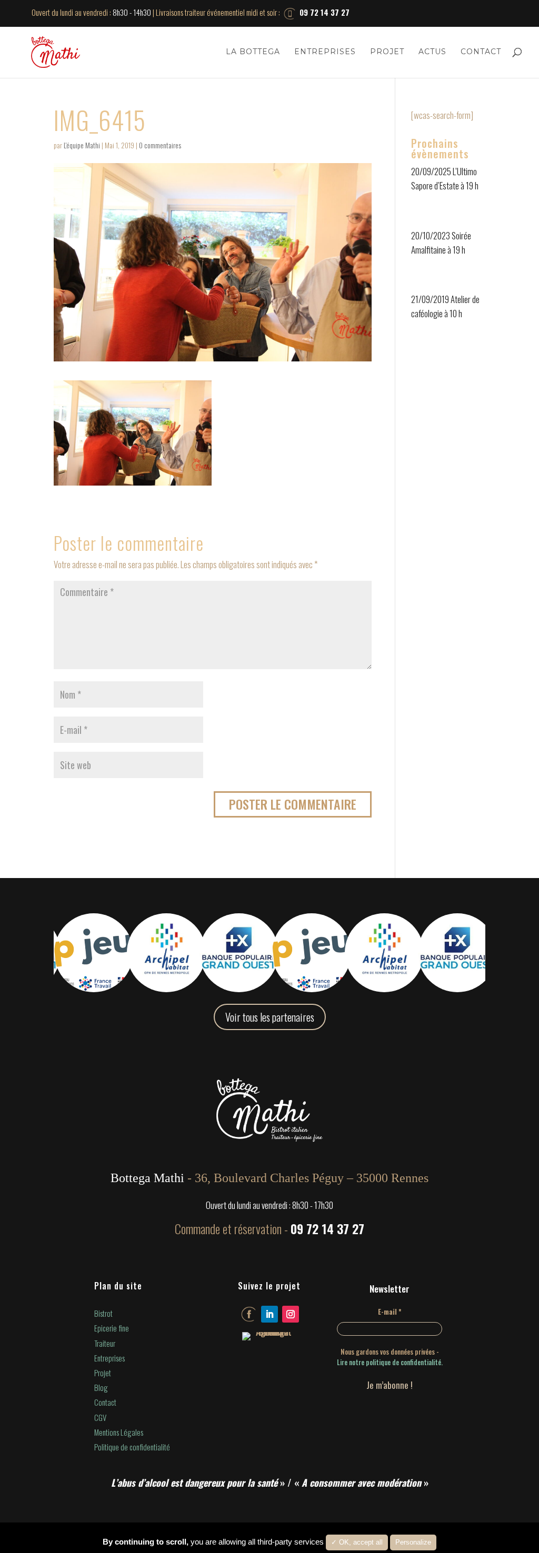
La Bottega (253, 52)
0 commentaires (160, 144)
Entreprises (325, 52)
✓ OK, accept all (357, 1542)
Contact (481, 52)
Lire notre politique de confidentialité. (390, 1362)
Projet (387, 52)
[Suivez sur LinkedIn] (269, 1314)
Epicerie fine (111, 1328)
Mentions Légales (118, 1432)
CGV (100, 1417)
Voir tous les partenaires (269, 1017)
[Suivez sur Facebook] (248, 1314)
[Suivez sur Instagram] (290, 1314)
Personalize (413, 1542)
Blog (101, 1387)
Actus (432, 52)
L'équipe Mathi (82, 144)
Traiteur (104, 1343)
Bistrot (103, 1313)
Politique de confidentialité (132, 1447)
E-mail (390, 1311)
